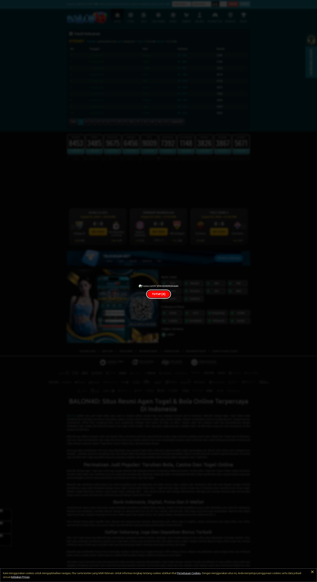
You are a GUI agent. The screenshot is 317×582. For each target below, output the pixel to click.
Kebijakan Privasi (20, 577)
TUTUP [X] (158, 294)
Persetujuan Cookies (189, 573)
